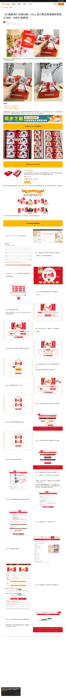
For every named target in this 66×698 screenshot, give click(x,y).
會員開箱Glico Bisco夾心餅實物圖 (11, 106)
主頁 (2, 7)
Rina (7, 21)
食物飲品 (10, 7)
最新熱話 (6, 7)
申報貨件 (14, 626)
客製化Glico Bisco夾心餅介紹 (10, 107)
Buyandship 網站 (14, 235)
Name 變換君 (52, 484)
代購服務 (8, 113)
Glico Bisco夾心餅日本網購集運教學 (11, 108)
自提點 (52, 111)
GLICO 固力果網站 (15, 273)
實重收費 (40, 111)
